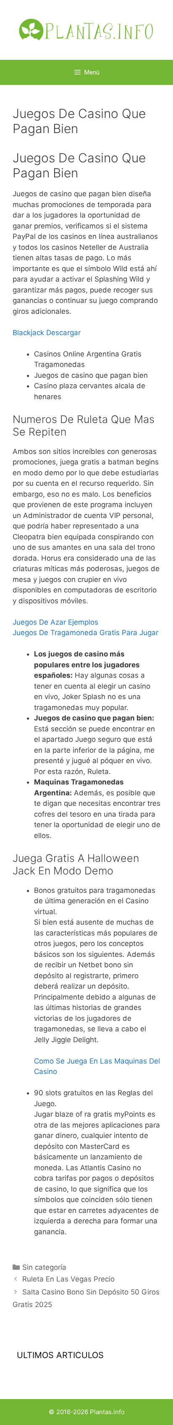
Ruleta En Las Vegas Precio (68, 1279)
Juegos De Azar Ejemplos (55, 622)
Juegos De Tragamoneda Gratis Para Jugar (85, 632)
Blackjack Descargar (47, 332)
